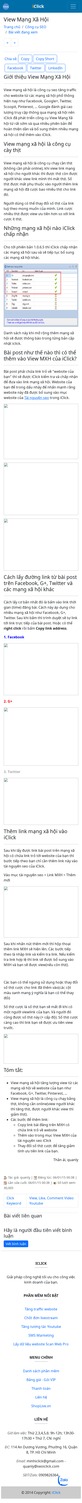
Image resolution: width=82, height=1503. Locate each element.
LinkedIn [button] (55, 68)
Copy (25, 58)
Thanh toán (41, 1388)
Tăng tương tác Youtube (41, 1326)
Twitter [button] (36, 68)
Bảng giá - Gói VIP (41, 1379)
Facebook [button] (15, 68)
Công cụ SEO (35, 26)
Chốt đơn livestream (41, 1317)
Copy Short (45, 58)
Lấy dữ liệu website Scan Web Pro (41, 1344)
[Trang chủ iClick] (6, 6)
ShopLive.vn (41, 1406)
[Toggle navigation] (73, 6)
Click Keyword (14, 1201)
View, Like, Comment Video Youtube (51, 1201)
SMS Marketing (41, 1335)
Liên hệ (41, 1397)
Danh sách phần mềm (41, 1371)
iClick (56, 1492)
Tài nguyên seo (36, 397)
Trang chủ (12, 26)
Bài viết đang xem (23, 32)
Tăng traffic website (41, 1309)
